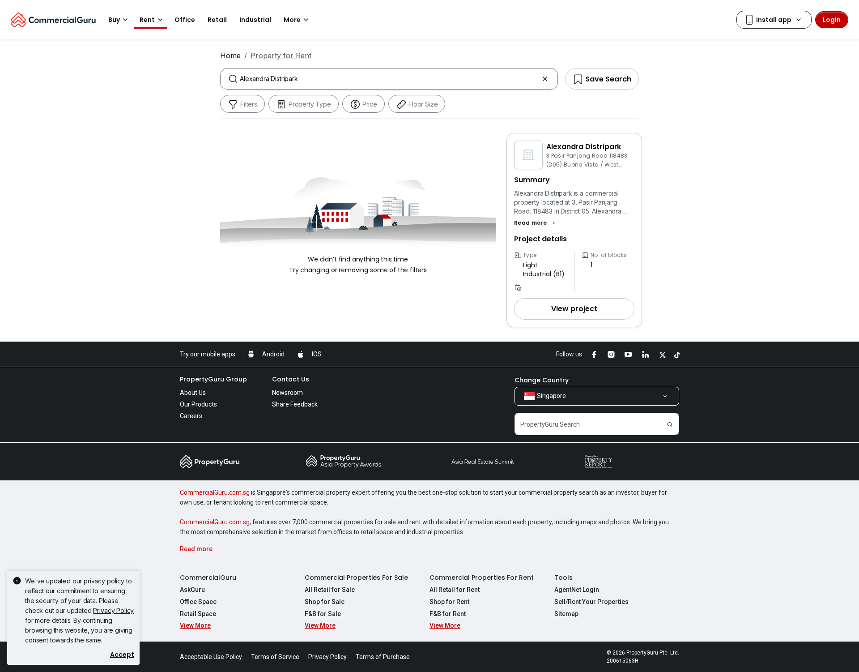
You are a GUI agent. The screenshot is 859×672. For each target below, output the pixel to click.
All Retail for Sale (330, 589)
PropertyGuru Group (213, 379)
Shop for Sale (324, 601)
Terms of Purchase (383, 656)
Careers (191, 415)
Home (230, 55)
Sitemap (566, 613)
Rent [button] (147, 19)
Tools (563, 577)
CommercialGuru (208, 577)
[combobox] (389, 79)
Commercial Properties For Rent (482, 577)
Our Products (198, 404)
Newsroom (287, 392)
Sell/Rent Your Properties (591, 601)
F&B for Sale (323, 613)
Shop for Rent (449, 601)
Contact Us (290, 379)
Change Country (542, 380)
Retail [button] (217, 19)
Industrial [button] (255, 19)
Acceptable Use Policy (211, 656)
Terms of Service (275, 656)
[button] (535, 223)
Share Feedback (295, 404)
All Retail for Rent (455, 589)
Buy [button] (114, 19)
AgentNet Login (576, 589)
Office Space (198, 601)
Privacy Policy (113, 610)
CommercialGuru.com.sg (215, 492)
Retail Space (198, 613)
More (292, 19)
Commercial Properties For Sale (356, 577)
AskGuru (192, 589)
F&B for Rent (448, 613)
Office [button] (184, 19)
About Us (193, 392)
